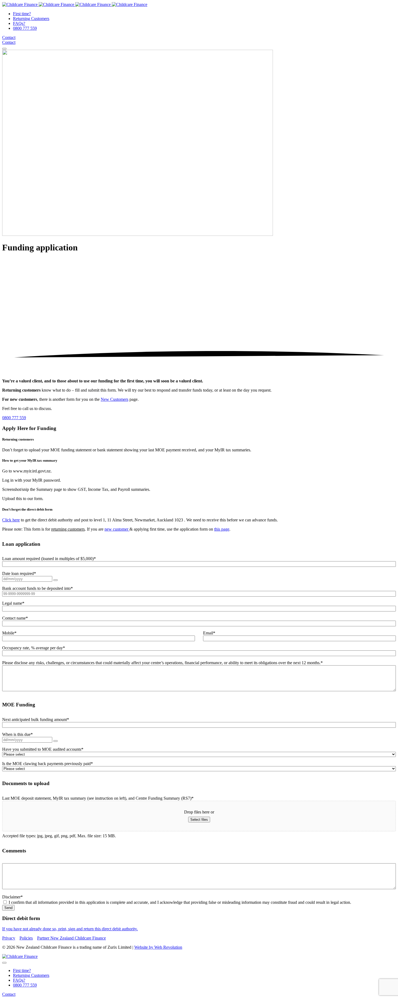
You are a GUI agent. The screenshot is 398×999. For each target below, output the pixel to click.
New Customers (114, 399)
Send (8, 908)
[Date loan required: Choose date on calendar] (55, 580)
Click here (11, 520)
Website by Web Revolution (158, 947)
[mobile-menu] (4, 48)
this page (221, 529)
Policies (26, 938)
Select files (199, 820)
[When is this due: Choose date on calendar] (55, 741)
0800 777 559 (14, 417)
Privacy (8, 938)
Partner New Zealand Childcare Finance (71, 938)
